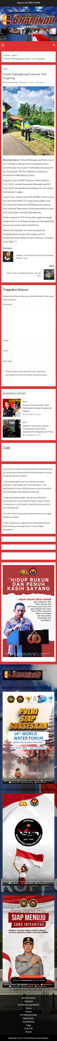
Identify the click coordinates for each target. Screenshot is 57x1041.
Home (28, 1008)
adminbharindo (12, 82)
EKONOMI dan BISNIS (28, 1004)
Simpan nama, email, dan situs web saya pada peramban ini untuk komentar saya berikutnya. (26, 373)
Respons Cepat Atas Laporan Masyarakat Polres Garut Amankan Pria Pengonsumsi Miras (38, 428)
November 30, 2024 (33, 414)
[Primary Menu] (2, 45)
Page (28, 1025)
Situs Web (7, 361)
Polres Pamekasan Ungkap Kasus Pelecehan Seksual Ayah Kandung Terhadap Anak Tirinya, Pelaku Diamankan (26, 526)
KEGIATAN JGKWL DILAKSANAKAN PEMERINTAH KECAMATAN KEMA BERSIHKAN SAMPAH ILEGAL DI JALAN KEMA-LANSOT (27, 472)
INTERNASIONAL (28, 1015)
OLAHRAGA (28, 1021)
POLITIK (28, 1028)
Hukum (28, 1011)
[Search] (54, 44)
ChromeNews (29, 1038)
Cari (6, 448)
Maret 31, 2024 (27, 82)
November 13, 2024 (33, 435)
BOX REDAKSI (28, 998)
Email (6, 350)
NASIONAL (28, 1018)
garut (6, 69)
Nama (6, 340)
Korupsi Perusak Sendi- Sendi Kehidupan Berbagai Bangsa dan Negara (37, 408)
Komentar (8, 304)
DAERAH (28, 1001)
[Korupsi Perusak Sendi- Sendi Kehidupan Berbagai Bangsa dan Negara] (12, 408)
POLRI (28, 1032)
